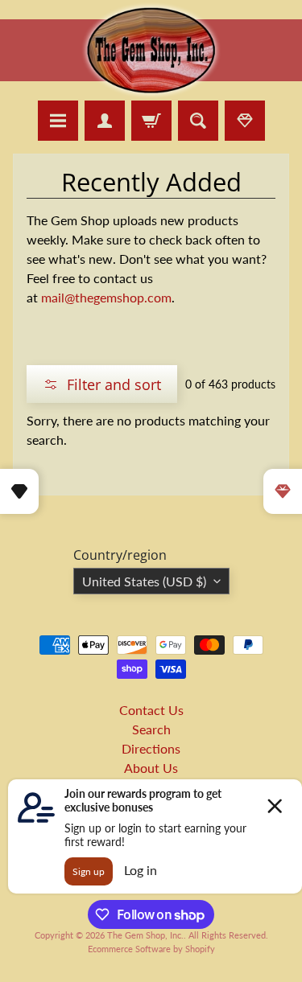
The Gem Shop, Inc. (145, 935)
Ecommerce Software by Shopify (151, 948)
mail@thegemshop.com (106, 297)
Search (151, 729)
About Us (151, 767)
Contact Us (151, 709)
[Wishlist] (245, 121)
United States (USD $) (144, 581)
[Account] (105, 121)
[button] (102, 384)
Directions (151, 748)
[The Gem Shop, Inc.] (151, 90)
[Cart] (151, 121)
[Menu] (58, 121)
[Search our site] (198, 121)
